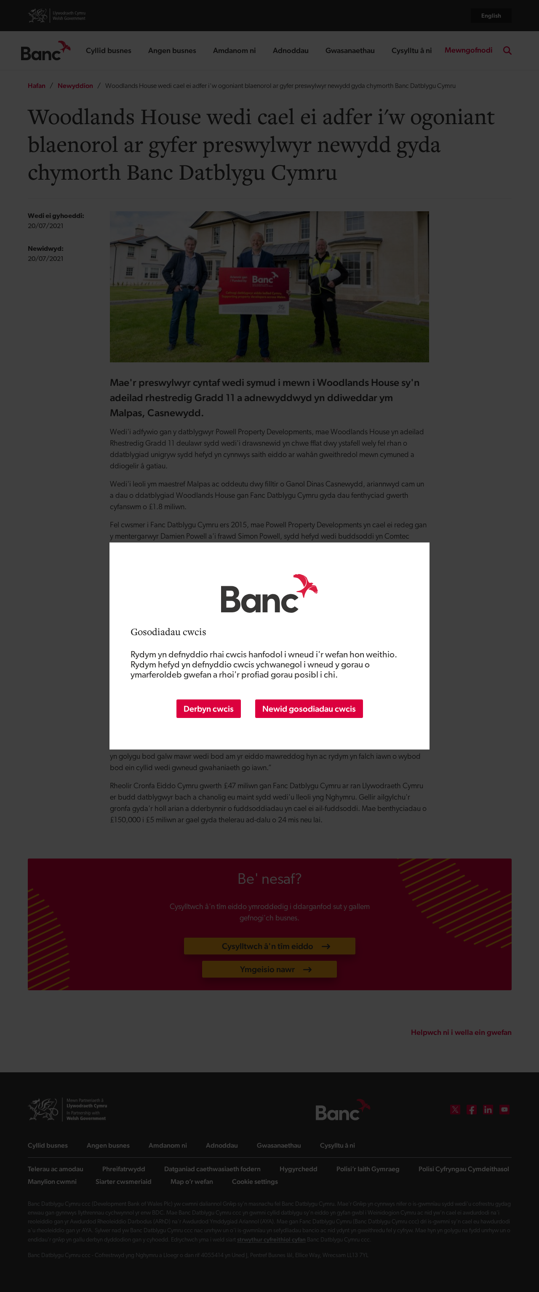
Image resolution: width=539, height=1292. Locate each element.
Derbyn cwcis (209, 709)
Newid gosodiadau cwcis (309, 709)
